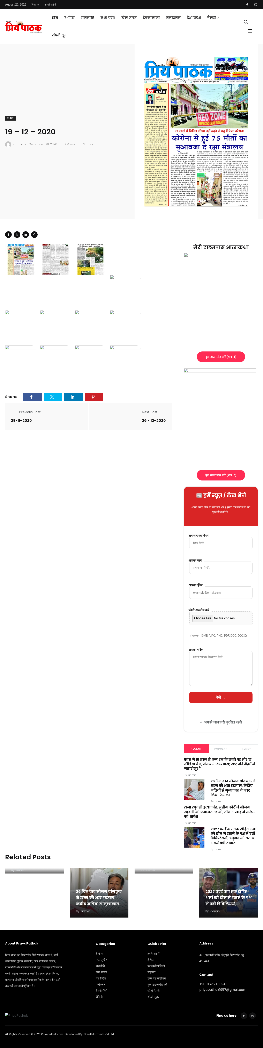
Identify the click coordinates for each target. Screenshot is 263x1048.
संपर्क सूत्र (59, 35)
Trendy (245, 748)
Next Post (150, 412)
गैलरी (211, 17)
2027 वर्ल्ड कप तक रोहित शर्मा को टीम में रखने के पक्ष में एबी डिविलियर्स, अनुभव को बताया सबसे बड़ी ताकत (233, 836)
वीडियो (99, 997)
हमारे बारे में (50, 4)
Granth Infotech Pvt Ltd (99, 1034)
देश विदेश (194, 17)
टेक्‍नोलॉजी (151, 17)
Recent (196, 748)
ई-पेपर (69, 17)
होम (55, 17)
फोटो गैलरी (153, 991)
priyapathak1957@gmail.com (222, 989)
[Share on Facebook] (8, 234)
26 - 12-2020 (154, 420)
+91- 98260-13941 (213, 984)
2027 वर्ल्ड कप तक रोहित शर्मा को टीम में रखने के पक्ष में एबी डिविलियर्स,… (228, 897)
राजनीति (87, 17)
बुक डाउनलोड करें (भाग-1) (220, 356)
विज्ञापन (35, 4)
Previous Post (30, 412)
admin (192, 775)
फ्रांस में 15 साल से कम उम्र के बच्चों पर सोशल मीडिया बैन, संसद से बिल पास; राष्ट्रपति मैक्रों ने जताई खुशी (219, 764)
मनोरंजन (173, 17)
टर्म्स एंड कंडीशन (157, 978)
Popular (220, 748)
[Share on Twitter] (17, 234)
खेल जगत (129, 17)
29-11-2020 (21, 420)
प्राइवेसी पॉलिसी (156, 966)
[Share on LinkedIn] (25, 234)
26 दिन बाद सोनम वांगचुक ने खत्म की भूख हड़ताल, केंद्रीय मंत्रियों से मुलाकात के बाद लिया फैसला (233, 788)
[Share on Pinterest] (34, 234)
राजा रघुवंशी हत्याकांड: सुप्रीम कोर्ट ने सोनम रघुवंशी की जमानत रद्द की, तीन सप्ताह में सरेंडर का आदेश (219, 812)
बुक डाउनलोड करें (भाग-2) (220, 475)
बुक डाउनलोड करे (157, 984)
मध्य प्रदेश (107, 17)
